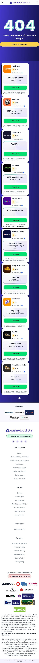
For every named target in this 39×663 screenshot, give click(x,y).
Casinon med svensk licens (19, 460)
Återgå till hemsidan (19, 44)
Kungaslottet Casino (19, 266)
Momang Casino (18, 231)
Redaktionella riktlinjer (19, 504)
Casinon (19, 453)
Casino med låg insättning (19, 457)
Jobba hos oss (20, 511)
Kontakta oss (19, 515)
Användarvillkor (19, 547)
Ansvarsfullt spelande (19, 543)
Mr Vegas (15, 165)
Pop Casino (16, 299)
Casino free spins (19, 479)
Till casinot (15, 87)
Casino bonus (19, 475)
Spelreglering (19, 562)
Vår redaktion (19, 500)
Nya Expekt (16, 66)
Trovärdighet (19, 497)
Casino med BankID (19, 471)
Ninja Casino (16, 132)
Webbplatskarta (19, 529)
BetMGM (15, 332)
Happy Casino (17, 198)
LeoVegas (15, 99)
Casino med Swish (19, 468)
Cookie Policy (19, 558)
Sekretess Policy (19, 554)
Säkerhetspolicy (19, 551)
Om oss (19, 493)
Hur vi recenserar (19, 507)
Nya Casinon (19, 464)
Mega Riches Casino (19, 365)
